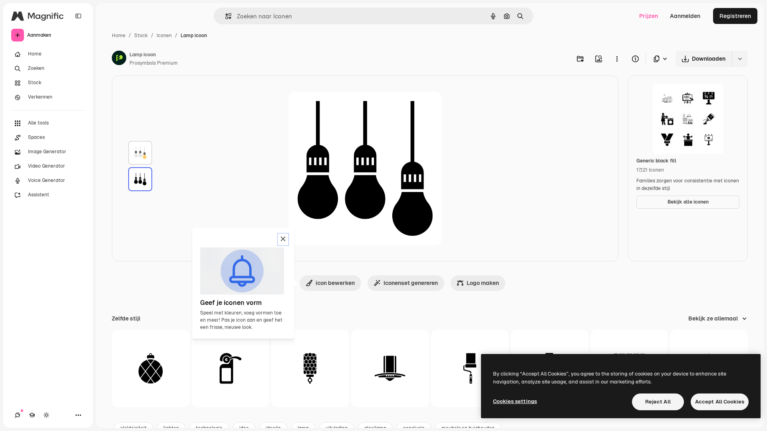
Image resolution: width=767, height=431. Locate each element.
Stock (141, 35)
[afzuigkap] (390, 368)
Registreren (735, 16)
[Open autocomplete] (225, 16)
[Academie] (32, 415)
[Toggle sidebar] (78, 16)
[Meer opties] (617, 59)
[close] (283, 239)
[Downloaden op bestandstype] (660, 59)
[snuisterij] (151, 368)
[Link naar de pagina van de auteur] (119, 59)
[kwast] (470, 368)
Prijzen (648, 16)
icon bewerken (335, 283)
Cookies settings (515, 401)
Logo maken (483, 283)
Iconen (164, 35)
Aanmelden (685, 16)
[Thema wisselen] (46, 415)
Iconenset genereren (411, 283)
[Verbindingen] (17, 415)
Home (118, 35)
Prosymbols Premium (153, 63)
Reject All (658, 401)
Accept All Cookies (719, 401)
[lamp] (140, 153)
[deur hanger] (231, 368)
